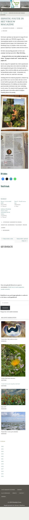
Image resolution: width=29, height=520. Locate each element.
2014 (2, 473)
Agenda (3, 493)
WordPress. (22, 502)
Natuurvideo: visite (8, 236)
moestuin (4, 223)
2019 (2, 461)
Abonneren (5, 305)
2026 (2, 443)
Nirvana (16, 502)
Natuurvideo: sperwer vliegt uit (22, 237)
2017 (2, 466)
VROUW (25, 223)
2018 (2, 463)
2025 (2, 446)
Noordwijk (11, 223)
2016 (2, 468)
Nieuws (5, 13)
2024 (2, 448)
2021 (2, 456)
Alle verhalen (5, 490)
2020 (2, 458)
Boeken (19, 487)
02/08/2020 (20, 28)
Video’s (14, 490)
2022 (2, 453)
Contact (21, 490)
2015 (2, 471)
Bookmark (6, 228)
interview (6, 221)
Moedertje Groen (8, 28)
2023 (2, 451)
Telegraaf (18, 223)
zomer (3, 225)
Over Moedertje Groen (8, 487)
